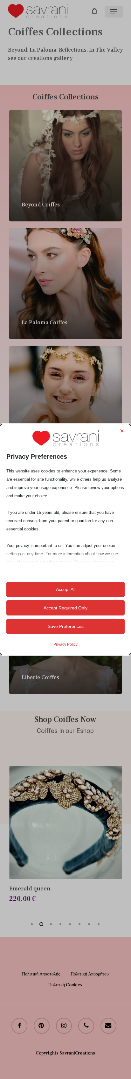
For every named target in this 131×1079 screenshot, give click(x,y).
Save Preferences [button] (66, 626)
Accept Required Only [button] (65, 607)
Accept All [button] (65, 589)
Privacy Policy (65, 644)
